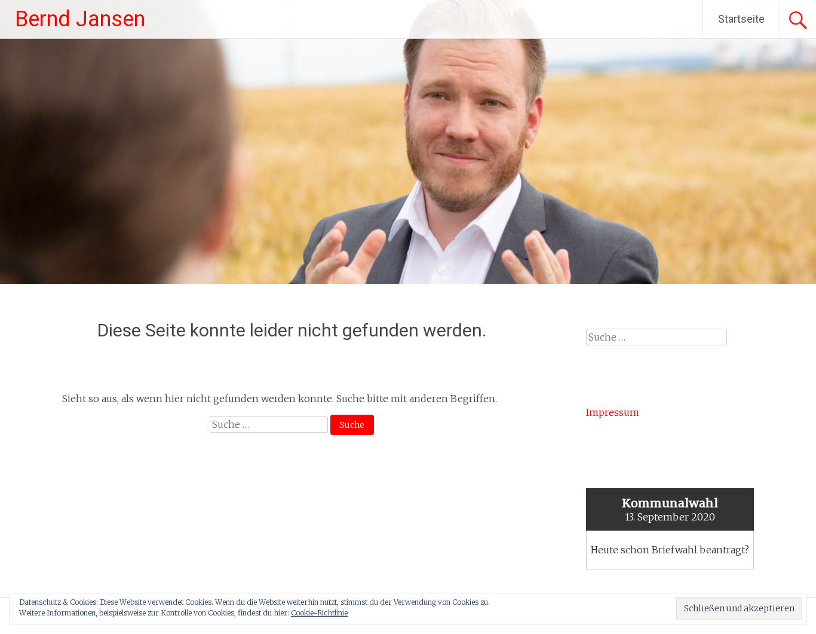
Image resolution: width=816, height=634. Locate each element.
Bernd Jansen (80, 19)
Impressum (612, 412)
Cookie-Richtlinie (319, 612)
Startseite (741, 19)
